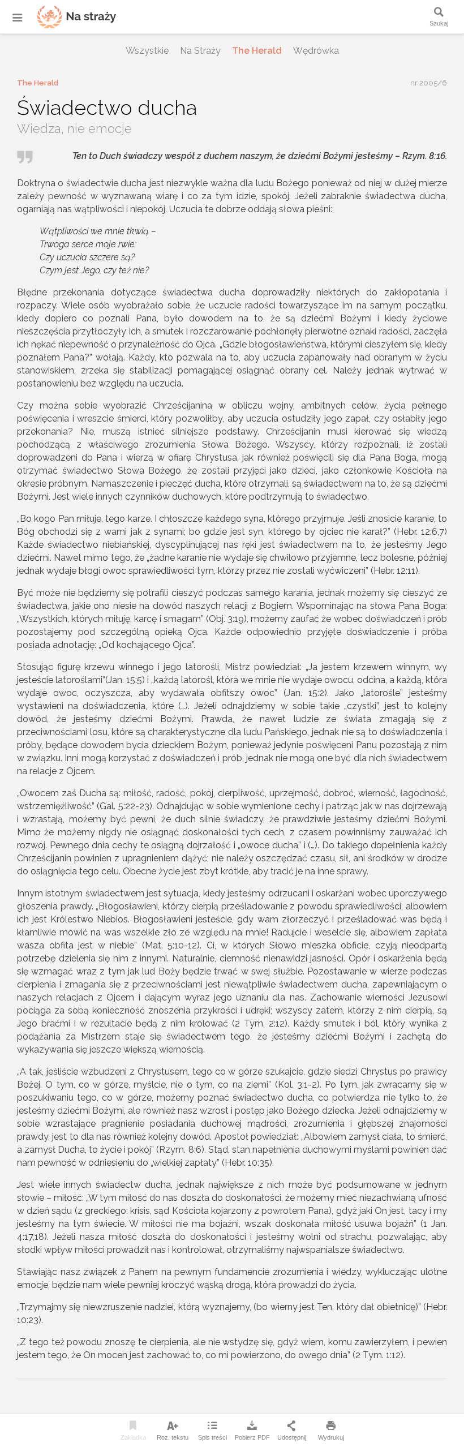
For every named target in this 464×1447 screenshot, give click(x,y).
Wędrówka (316, 50)
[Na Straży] (62, 17)
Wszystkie (147, 50)
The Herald (257, 50)
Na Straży (200, 50)
